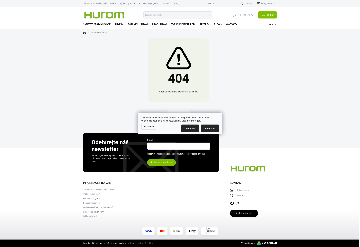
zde (198, 120)
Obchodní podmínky (170, 3)
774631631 (241, 195)
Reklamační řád (90, 216)
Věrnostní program (149, 3)
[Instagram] (238, 203)
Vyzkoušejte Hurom (128, 3)
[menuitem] (98, 24)
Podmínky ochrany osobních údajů (98, 207)
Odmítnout (190, 128)
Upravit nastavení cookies (141, 243)
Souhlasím (210, 128)
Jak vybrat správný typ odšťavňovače (99, 3)
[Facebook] (232, 203)
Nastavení (149, 126)
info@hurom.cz (242, 190)
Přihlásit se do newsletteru (161, 162)
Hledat (209, 15)
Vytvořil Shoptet (248, 243)
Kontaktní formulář (244, 213)
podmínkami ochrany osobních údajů (189, 154)
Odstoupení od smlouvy (93, 212)
